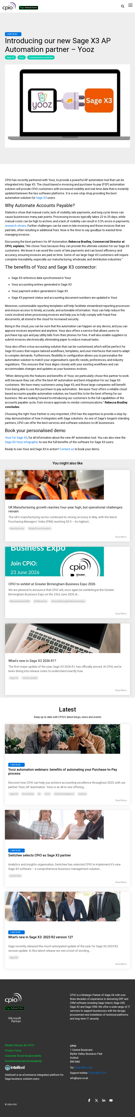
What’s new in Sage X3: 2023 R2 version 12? (40, 937)
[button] (130, 5)
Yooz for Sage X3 (16, 437)
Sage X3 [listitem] (14, 794)
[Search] (123, 6)
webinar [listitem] (82, 794)
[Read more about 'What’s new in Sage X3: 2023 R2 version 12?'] (67, 906)
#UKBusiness (40, 601)
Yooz (21, 57)
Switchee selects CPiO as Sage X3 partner (39, 855)
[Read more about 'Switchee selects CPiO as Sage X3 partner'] (67, 825)
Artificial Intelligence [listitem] (64, 794)
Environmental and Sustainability (23, 1061)
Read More (121, 537)
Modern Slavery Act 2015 (19, 1045)
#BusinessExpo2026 (19, 601)
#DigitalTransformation (40, 528)
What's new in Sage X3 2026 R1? (32, 661)
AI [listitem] (39, 794)
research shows (15, 225)
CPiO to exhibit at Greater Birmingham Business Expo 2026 (51, 584)
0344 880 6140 (83, 1067)
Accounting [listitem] (27, 794)
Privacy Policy (13, 1050)
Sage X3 (10, 57)
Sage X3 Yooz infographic (21, 442)
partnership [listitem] (15, 876)
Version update (30, 678)
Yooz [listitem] (47, 794)
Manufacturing (17, 528)
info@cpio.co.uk (79, 1078)
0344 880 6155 (97, 1072)
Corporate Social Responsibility (23, 1055)
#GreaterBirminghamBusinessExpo (68, 601)
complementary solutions (41, 57)
